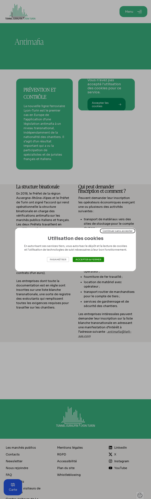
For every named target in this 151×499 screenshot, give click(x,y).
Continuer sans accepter (118, 230)
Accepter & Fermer (88, 259)
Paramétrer (58, 259)
